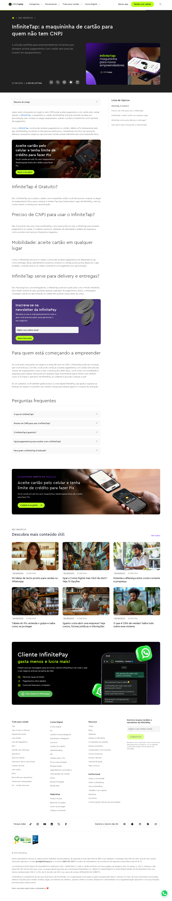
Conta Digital (55, 727)
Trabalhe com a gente (98, 790)
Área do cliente (18, 758)
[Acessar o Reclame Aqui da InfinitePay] (22, 839)
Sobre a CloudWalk (96, 778)
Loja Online (16, 738)
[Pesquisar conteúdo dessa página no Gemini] (70, 82)
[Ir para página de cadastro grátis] (86, 491)
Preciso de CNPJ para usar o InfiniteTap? (127, 111)
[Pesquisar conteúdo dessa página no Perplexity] (140, 824)
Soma (52, 778)
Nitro (14, 773)
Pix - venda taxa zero (20, 785)
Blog (90, 730)
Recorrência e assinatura (22, 777)
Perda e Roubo (56, 799)
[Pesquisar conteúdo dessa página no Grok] (156, 824)
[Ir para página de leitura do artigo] (35, 556)
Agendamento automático (61, 770)
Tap (13, 726)
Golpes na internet (58, 810)
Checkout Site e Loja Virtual (23, 762)
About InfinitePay (96, 786)
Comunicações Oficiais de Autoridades (104, 802)
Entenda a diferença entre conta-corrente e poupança (136, 580)
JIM (51, 754)
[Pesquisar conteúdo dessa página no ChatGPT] (64, 82)
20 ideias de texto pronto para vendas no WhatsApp (35, 580)
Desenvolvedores (96, 746)
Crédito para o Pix (57, 758)
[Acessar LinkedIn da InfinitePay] (52, 824)
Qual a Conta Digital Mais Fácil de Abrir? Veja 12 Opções (85, 580)
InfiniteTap (26, 115)
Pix (51, 731)
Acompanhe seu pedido (98, 742)
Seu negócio (25, 18)
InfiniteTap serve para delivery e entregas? (128, 120)
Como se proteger (57, 806)
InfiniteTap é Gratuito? (120, 106)
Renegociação (56, 766)
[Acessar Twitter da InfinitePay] (59, 824)
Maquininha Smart (19, 734)
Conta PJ (53, 742)
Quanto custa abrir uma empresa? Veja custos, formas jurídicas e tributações (84, 625)
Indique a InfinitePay (97, 738)
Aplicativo (16, 754)
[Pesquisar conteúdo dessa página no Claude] (148, 824)
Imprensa (92, 794)
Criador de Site (18, 766)
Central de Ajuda (95, 762)
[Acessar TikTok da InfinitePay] (31, 824)
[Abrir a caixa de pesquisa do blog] (160, 4)
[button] (36, 4)
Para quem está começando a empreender (129, 125)
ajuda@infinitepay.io (44, 861)
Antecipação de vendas (60, 774)
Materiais (92, 734)
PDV (13, 746)
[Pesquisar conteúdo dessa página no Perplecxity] (77, 82)
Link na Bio (16, 770)
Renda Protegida (57, 782)
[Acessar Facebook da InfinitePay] (66, 824)
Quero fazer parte (25, 338)
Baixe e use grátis (25, 172)
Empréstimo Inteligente (59, 738)
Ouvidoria (93, 798)
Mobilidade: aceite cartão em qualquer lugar (129, 115)
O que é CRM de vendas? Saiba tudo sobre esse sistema (133, 625)
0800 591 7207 (69, 861)
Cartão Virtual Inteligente (60, 734)
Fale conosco (94, 766)
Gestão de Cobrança (20, 750)
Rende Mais (54, 786)
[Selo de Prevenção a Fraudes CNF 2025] (35, 839)
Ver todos (155, 536)
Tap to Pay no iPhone (21, 730)
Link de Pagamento (20, 742)
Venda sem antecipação (22, 781)
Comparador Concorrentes (100, 750)
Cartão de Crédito (57, 746)
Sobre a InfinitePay (96, 782)
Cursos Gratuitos (96, 754)
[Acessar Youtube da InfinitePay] (45, 824)
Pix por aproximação (58, 762)
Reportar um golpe (58, 803)
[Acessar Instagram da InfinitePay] (38, 824)
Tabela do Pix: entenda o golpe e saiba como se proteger (33, 625)
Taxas (91, 726)
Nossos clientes (95, 758)
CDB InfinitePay (56, 750)
